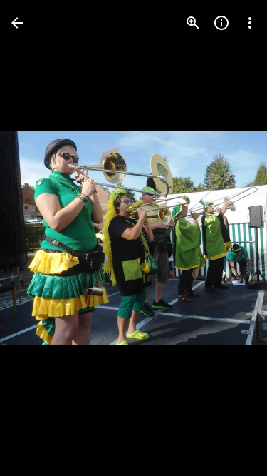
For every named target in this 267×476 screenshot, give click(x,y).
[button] (40, 238)
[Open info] (221, 23)
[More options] (250, 23)
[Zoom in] (193, 23)
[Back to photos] (17, 23)
